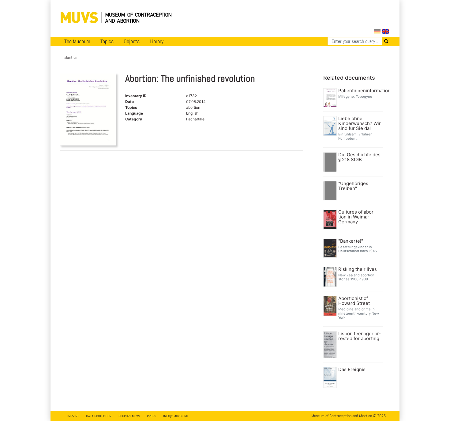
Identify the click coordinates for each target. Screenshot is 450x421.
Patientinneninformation (359, 90)
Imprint (73, 416)
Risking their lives (357, 269)
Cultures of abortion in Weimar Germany (356, 217)
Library (156, 41)
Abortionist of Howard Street (354, 301)
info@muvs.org (175, 416)
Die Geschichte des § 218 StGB (359, 157)
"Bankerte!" (350, 241)
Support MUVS (129, 416)
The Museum (77, 41)
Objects (132, 41)
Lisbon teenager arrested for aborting (359, 336)
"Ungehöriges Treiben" (353, 186)
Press (151, 416)
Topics (107, 41)
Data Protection (98, 416)
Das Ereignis (352, 369)
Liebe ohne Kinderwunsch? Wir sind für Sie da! (359, 123)
